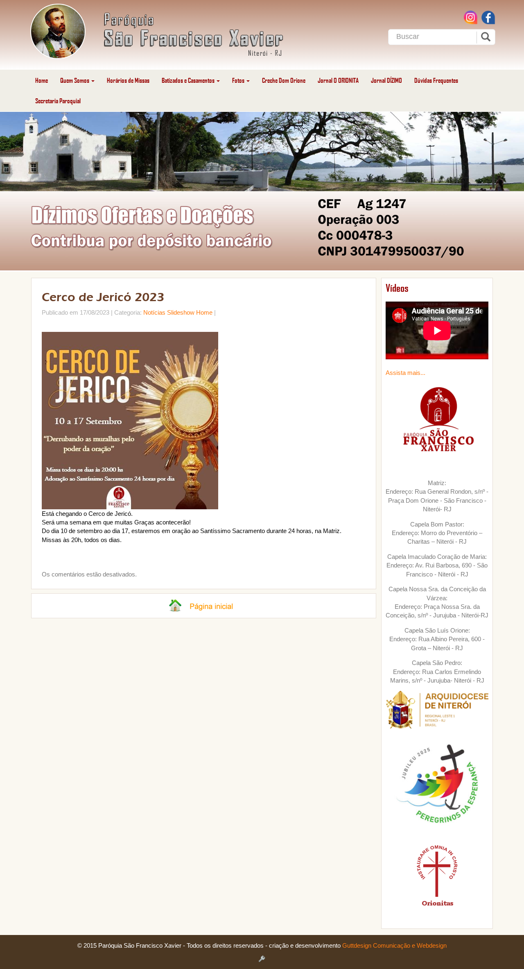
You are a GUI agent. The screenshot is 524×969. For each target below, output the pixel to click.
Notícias (154, 312)
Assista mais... (405, 372)
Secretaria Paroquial (58, 100)
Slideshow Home (189, 312)
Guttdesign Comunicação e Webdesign (394, 945)
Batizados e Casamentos (189, 80)
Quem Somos (75, 80)
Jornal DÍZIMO (386, 80)
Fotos (239, 80)
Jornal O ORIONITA (338, 80)
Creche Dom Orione (283, 80)
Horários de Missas (128, 80)
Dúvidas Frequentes (436, 80)
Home (41, 80)
